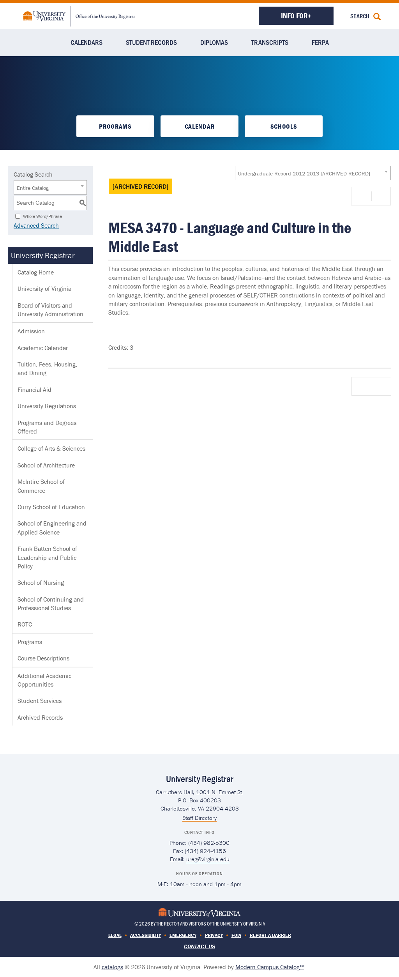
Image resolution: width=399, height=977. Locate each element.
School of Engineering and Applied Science (52, 527)
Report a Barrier (270, 935)
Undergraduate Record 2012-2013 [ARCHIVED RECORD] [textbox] (304, 173)
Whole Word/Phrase (42, 216)
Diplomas (214, 42)
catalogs (112, 967)
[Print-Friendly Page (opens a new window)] (363, 196)
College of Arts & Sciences (51, 448)
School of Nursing (41, 582)
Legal (115, 935)
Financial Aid (34, 389)
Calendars (86, 42)
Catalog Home (36, 272)
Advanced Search (36, 225)
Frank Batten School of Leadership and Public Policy (47, 557)
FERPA (320, 42)
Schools (283, 126)
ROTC (25, 624)
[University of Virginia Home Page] (199, 912)
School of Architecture (46, 465)
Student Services (40, 700)
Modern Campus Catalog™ (269, 967)
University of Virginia (44, 288)
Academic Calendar (43, 348)
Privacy (214, 935)
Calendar (199, 126)
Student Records (151, 42)
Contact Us (199, 946)
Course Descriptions (43, 658)
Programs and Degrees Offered (47, 427)
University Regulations (47, 406)
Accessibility (145, 935)
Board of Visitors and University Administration (50, 309)
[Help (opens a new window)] (380, 196)
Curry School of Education (51, 507)
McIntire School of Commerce (41, 486)
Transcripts (269, 42)
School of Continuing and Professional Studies (51, 603)
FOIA (236, 935)
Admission (31, 331)
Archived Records (40, 717)
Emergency (182, 935)
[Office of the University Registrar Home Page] (79, 15)
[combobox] (313, 173)
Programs (115, 126)
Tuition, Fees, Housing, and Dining (47, 368)
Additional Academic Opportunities (44, 680)
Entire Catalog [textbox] (33, 187)
